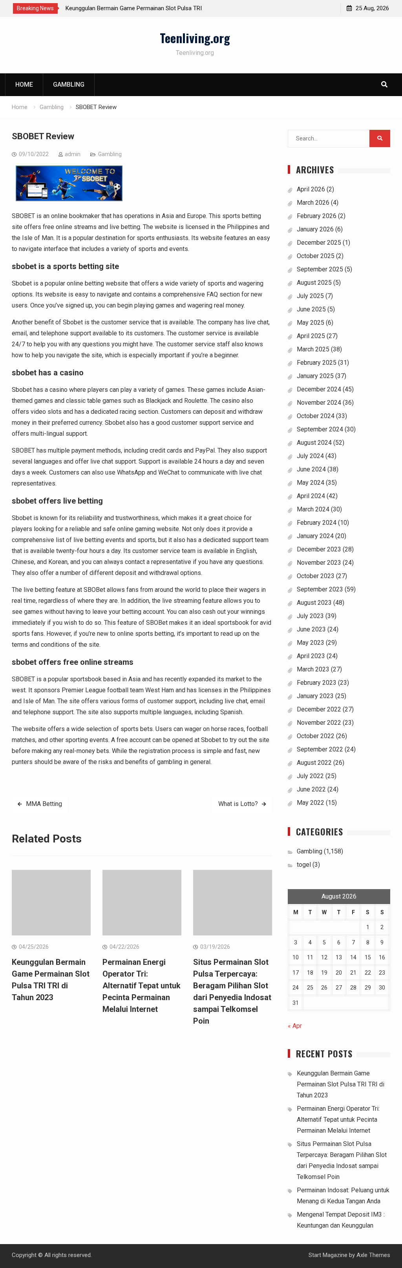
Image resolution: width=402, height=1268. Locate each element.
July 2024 (310, 456)
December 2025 (319, 242)
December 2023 (319, 549)
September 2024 (320, 429)
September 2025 (320, 269)
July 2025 (310, 296)
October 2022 (315, 736)
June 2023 (311, 629)
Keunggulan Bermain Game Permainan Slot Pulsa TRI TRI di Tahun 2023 (340, 1084)
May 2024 (310, 482)
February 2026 (316, 216)
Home (24, 84)
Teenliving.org (195, 38)
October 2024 (315, 416)
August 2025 (314, 282)
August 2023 (314, 602)
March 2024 (313, 509)
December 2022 (319, 709)
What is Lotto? (238, 804)
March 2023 (313, 669)
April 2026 (311, 189)
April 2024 (311, 496)
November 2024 (319, 402)
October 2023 (315, 576)
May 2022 (310, 802)
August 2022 (314, 762)
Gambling (68, 84)
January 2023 (315, 696)
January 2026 (315, 229)
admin (72, 154)
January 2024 (315, 536)
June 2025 (311, 309)
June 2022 (311, 789)
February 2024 (316, 522)
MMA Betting (44, 804)
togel (304, 864)
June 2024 (311, 469)
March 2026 (313, 202)
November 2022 (319, 722)
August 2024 (314, 442)
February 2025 (316, 362)
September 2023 (320, 589)
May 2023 (310, 642)
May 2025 (310, 322)
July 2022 (310, 776)
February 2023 (316, 682)
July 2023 (310, 616)
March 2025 (313, 349)
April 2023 (311, 656)
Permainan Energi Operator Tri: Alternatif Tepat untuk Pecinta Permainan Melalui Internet (141, 985)
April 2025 (311, 336)
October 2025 (315, 256)
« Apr (295, 1026)
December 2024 (319, 389)
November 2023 (319, 562)
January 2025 (315, 376)
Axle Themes (373, 1255)
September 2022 (320, 749)
